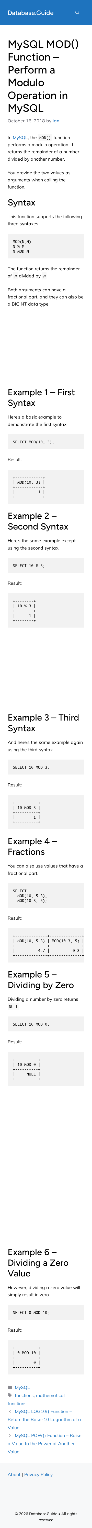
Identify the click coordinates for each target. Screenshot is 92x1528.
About (14, 1474)
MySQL (20, 137)
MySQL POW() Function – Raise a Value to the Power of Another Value (45, 1443)
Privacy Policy (38, 1474)
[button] (77, 12)
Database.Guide (31, 12)
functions (24, 1395)
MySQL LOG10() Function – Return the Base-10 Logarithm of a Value (44, 1419)
